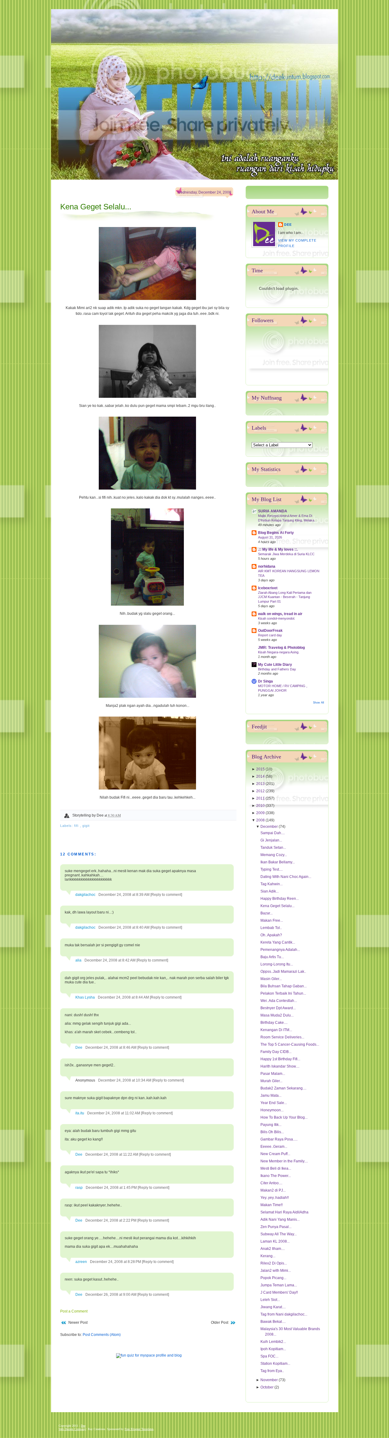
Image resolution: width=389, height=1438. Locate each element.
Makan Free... (271, 920)
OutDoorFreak (270, 630)
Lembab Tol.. (271, 928)
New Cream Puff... (275, 1154)
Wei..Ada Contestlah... (278, 1001)
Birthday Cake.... (273, 1022)
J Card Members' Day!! (279, 1292)
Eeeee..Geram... (273, 1146)
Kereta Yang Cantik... (277, 942)
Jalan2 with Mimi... (275, 1270)
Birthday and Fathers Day (277, 669)
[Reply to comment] (166, 895)
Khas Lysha (85, 997)
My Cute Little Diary (275, 664)
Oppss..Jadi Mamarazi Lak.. (283, 971)
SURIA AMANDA (272, 511)
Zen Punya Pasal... (275, 1227)
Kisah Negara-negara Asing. (278, 652)
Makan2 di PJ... (273, 1190)
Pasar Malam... (272, 1074)
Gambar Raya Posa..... (279, 1139)
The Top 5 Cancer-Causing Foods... (289, 1044)
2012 (261, 791)
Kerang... (267, 1256)
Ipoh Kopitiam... (273, 1349)
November (269, 1380)
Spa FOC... (269, 1356)
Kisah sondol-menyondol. (276, 618)
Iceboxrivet (267, 588)
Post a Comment (74, 1311)
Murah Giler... (271, 1081)
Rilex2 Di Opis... (273, 1263)
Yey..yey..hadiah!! (274, 1197)
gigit (86, 825)
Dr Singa (265, 681)
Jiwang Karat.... (273, 1307)
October (267, 1387)
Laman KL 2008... (275, 1241)
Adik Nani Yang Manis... (280, 1219)
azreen (81, 1262)
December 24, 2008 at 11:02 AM (114, 1113)
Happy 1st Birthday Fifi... (280, 1059)
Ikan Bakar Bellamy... (277, 862)
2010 (261, 805)
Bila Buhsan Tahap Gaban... (283, 986)
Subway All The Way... (278, 1234)
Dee (78, 1047)
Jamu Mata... (270, 1095)
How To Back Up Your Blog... (284, 1117)
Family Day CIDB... (275, 1052)
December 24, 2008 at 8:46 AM (111, 1047)
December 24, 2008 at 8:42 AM (110, 960)
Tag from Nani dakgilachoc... (283, 1314)
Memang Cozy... (273, 855)
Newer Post (78, 1322)
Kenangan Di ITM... (276, 1030)
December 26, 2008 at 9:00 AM (111, 1294)
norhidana (266, 566)
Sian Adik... (269, 891)
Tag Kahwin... (271, 884)
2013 (261, 784)
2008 (261, 820)
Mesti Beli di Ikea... (275, 1168)
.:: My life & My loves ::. (278, 549)
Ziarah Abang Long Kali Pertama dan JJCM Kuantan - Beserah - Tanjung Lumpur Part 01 (285, 597)
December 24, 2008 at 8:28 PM (116, 1262)
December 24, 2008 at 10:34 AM (125, 1080)
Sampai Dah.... (272, 833)
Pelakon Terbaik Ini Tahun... (283, 993)
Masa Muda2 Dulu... (277, 1015)
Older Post (219, 1322)
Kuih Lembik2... (273, 1342)
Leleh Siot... (270, 1300)
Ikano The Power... (275, 1176)
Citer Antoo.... (271, 1183)
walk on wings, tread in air (280, 614)
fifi (77, 825)
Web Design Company (72, 1429)
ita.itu (79, 1113)
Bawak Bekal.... (273, 1321)
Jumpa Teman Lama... (278, 1285)
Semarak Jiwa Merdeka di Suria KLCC (286, 554)
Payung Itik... (270, 1125)
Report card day (270, 635)
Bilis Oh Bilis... (272, 1132)
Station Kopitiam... (275, 1363)
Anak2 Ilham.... (272, 1249)
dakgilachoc (85, 895)
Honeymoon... (272, 1110)
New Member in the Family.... (284, 1161)
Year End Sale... (273, 1103)
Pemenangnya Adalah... (280, 950)
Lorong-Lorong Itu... (276, 964)
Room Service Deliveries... (282, 1037)
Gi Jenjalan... (271, 840)
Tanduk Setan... (273, 847)
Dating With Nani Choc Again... (285, 877)
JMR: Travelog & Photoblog (281, 647)
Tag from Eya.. (272, 1371)
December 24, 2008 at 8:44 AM (124, 997)
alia (78, 960)
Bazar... (266, 913)
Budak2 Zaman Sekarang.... (283, 1088)
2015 (261, 769)
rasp (79, 1187)
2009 (261, 813)
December (269, 826)
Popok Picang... (273, 1278)
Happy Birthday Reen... (279, 898)
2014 (261, 776)
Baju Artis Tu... (272, 957)
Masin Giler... (271, 979)
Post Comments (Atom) (102, 1335)
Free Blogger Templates (139, 1429)
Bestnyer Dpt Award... (278, 1008)
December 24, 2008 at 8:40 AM (124, 927)
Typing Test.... (271, 869)
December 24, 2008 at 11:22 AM (112, 1154)
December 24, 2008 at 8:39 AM (124, 895)
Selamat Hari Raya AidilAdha (284, 1212)
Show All (318, 702)
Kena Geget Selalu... (95, 206)
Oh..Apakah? (271, 935)
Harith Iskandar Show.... (279, 1066)
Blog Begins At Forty (276, 533)
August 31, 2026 (270, 537)
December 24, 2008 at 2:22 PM (111, 1220)
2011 (261, 798)
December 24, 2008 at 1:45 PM (112, 1187)
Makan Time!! (271, 1205)
